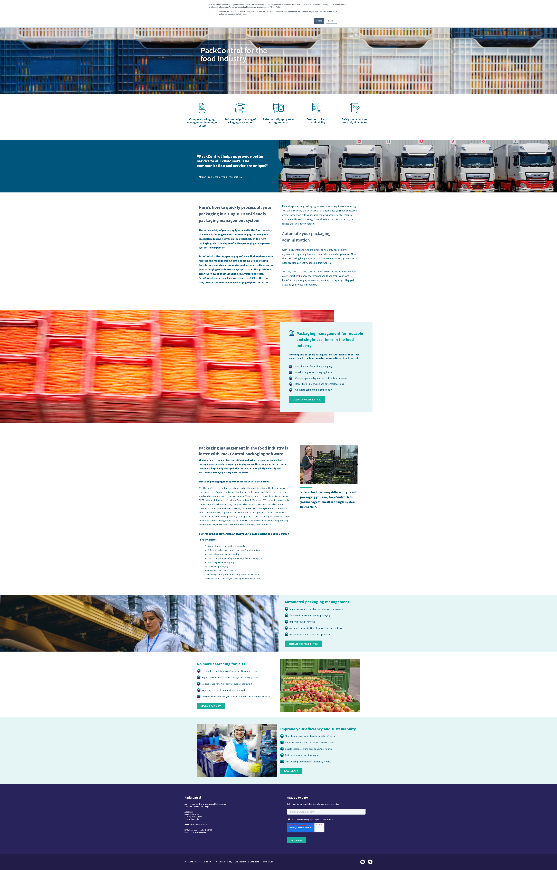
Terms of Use (267, 862)
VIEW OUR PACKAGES (211, 706)
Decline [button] (331, 20)
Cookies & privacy (224, 862)
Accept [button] (319, 20)
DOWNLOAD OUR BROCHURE (307, 399)
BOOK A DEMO (291, 771)
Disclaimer (208, 862)
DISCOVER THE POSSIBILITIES (303, 643)
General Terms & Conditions (247, 862)
